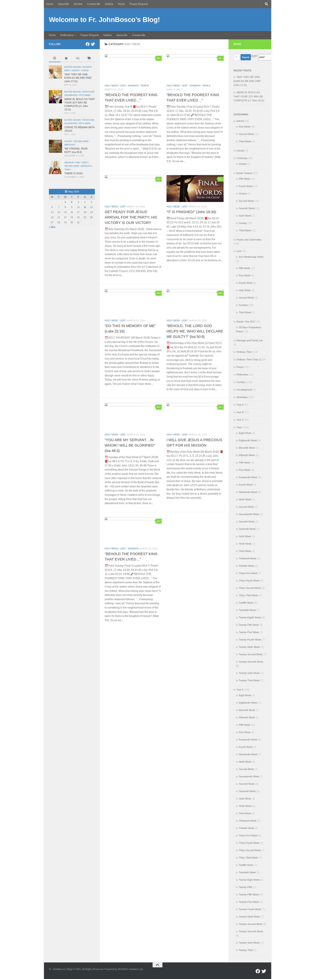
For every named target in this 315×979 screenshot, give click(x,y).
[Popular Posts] (66, 58)
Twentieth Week (247, 610)
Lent (123, 85)
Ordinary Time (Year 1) (248, 359)
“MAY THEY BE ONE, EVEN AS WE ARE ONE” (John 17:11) (78, 78)
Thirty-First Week (248, 573)
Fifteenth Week (247, 455)
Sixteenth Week (247, 529)
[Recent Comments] (77, 58)
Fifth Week (85, 95)
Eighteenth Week (248, 440)
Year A (206, 85)
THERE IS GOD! (73, 173)
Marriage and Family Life (249, 340)
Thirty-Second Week (250, 588)
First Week (245, 126)
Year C (240, 419)
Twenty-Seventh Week (251, 661)
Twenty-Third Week (249, 680)
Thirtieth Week (246, 565)
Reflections (67, 35)
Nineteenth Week (248, 492)
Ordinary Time (72, 162)
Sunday (76, 70)
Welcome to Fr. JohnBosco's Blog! (104, 19)
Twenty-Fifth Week (249, 624)
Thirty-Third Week (248, 595)
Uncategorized (244, 389)
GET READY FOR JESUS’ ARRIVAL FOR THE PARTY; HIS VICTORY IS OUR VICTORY (131, 217)
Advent (68, 141)
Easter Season (72, 67)
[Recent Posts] (54, 58)
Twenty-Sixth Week (249, 673)
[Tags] (89, 58)
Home (49, 4)
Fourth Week (246, 186)
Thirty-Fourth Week (249, 580)
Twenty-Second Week (250, 654)
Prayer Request (138, 4)
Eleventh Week (247, 447)
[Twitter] (93, 44)
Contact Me (93, 4)
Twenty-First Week (249, 632)
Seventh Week (247, 208)
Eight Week (245, 433)
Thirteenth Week (247, 558)
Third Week (245, 141)
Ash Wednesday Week (251, 256)
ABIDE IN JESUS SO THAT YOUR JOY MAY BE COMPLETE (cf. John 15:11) (248, 96)
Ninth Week (245, 499)
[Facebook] (88, 44)
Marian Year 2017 (245, 321)
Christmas (242, 158)
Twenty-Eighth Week (250, 617)
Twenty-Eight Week (249, 879)
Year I (67, 169)
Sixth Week (245, 215)
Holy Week (111, 85)
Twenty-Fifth (245, 887)
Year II (239, 689)
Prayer (240, 367)
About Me (63, 4)
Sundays (133, 85)
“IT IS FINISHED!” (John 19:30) (191, 212)
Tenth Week (245, 543)
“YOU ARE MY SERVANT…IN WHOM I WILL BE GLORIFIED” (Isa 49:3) (130, 445)
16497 (254, 56)
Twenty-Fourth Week (250, 639)
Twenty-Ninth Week (249, 647)
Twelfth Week (246, 602)
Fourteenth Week (248, 477)
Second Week (81, 141)
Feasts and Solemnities (249, 239)
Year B (144, 85)
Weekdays (69, 145)
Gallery (109, 4)
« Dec (52, 227)
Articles (78, 4)
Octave (243, 163)
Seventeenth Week (249, 514)
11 (85, 207)
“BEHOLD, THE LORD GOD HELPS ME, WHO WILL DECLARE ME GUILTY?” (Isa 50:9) (195, 331)
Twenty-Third (246, 950)
